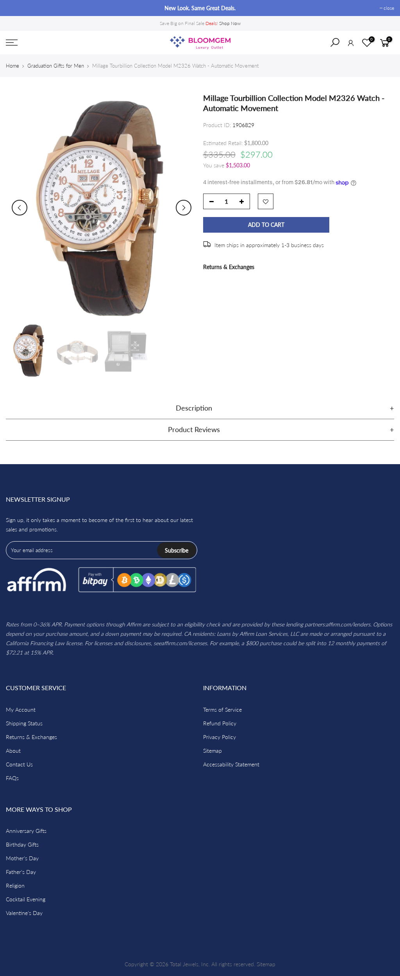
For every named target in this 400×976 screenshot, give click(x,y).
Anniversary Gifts (26, 830)
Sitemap (212, 750)
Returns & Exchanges (228, 267)
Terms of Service (222, 709)
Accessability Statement (231, 764)
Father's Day (21, 871)
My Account (21, 709)
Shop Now (230, 23)
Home (12, 66)
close (15, 8)
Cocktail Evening (25, 899)
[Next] (183, 207)
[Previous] (19, 207)
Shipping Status (24, 723)
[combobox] (340, 45)
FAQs (12, 778)
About (13, 750)
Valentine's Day (24, 913)
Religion (15, 885)
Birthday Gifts (22, 844)
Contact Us (19, 764)
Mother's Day (22, 858)
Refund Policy (219, 723)
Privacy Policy (219, 737)
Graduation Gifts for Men (55, 66)
